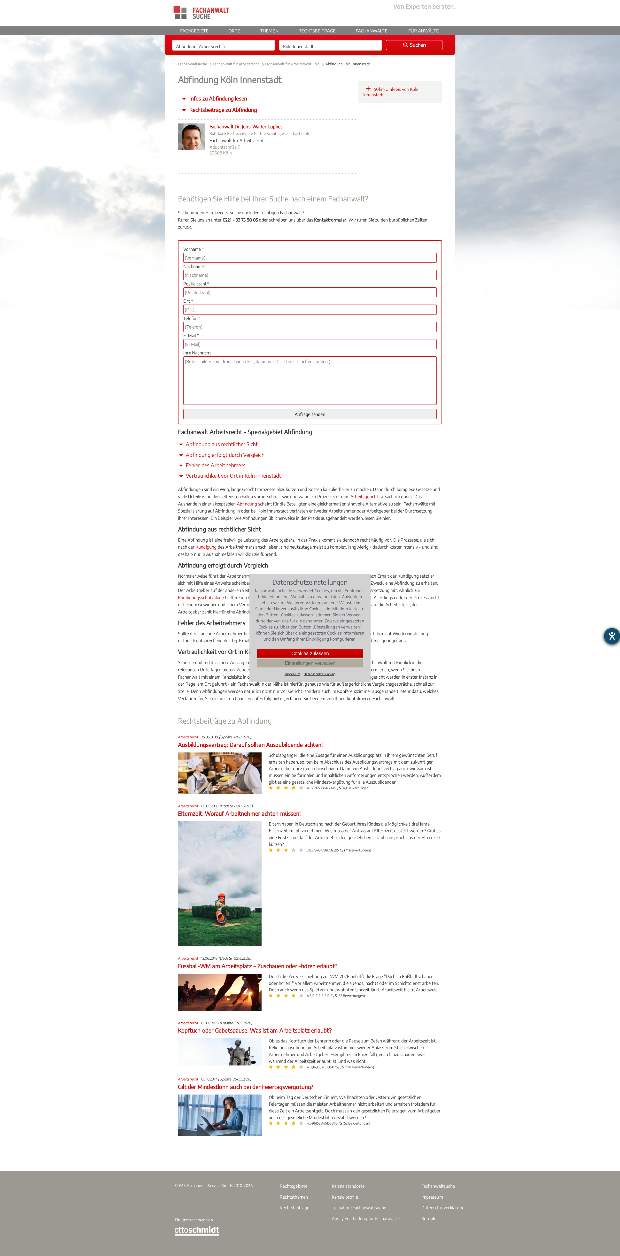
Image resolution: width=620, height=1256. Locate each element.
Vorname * (193, 249)
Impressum (432, 1197)
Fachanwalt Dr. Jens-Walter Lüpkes (246, 126)
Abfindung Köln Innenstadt (348, 64)
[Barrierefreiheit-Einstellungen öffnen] (612, 636)
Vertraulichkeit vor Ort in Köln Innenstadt (233, 475)
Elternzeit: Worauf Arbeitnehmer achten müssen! (239, 813)
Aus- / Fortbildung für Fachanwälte (366, 1218)
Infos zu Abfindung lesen (217, 98)
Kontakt (429, 1218)
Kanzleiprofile (345, 1197)
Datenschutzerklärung (443, 1207)
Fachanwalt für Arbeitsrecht (236, 64)
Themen (269, 30)
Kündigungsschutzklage (201, 597)
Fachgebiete (194, 30)
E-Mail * (191, 335)
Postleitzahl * (196, 283)
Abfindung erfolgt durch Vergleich (224, 455)
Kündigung (206, 547)
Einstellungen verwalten (310, 663)
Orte (234, 30)
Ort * (188, 301)
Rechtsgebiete (294, 1186)
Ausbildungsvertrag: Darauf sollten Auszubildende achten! (250, 744)
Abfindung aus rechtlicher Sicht (221, 444)
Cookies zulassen (310, 653)
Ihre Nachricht (197, 352)
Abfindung (247, 503)
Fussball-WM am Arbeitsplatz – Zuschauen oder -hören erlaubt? (257, 965)
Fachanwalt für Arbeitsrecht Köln (292, 64)
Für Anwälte (423, 30)
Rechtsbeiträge (317, 30)
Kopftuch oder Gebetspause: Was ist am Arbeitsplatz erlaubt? (255, 1030)
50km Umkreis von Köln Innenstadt (390, 92)
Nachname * (195, 266)
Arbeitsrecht (189, 737)
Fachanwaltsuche (192, 64)
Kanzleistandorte (348, 1186)
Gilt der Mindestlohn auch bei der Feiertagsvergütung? (245, 1086)
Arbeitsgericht (364, 496)
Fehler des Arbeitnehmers (215, 465)
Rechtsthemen (294, 1197)
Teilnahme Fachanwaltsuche (359, 1207)
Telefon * (192, 318)
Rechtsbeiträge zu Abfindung (222, 110)
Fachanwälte (372, 30)
